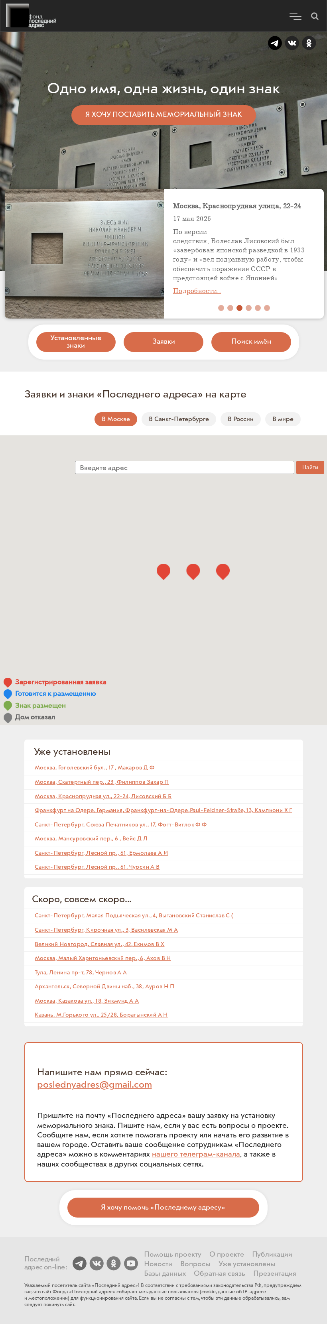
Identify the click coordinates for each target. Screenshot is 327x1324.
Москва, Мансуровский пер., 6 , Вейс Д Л (91, 838)
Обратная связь (219, 1274)
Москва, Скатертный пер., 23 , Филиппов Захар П (102, 782)
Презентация (274, 1274)
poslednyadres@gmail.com (94, 1085)
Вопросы (195, 1264)
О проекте (226, 1254)
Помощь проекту (172, 1254)
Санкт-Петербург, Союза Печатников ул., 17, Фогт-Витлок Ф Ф (121, 824)
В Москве (116, 419)
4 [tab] (249, 308)
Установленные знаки (75, 341)
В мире (283, 419)
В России (241, 419)
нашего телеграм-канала (196, 1154)
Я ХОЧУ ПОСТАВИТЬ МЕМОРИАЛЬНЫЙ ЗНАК (163, 115)
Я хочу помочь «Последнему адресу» (163, 1207)
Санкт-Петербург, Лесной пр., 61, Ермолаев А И (101, 853)
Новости (158, 1264)
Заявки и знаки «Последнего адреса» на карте (135, 394)
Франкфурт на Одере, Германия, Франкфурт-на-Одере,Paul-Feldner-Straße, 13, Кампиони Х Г (163, 810)
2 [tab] (230, 308)
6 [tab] (267, 308)
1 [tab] (221, 308)
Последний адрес (31, 16)
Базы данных (165, 1274)
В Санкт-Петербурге (179, 419)
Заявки (163, 341)
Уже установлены (247, 1264)
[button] (315, 16)
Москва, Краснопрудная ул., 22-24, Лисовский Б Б (103, 796)
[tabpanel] (244, 254)
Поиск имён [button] (251, 341)
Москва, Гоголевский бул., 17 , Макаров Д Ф (95, 767)
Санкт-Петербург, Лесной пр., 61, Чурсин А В (97, 867)
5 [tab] (258, 308)
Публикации (272, 1254)
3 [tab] (239, 308)
